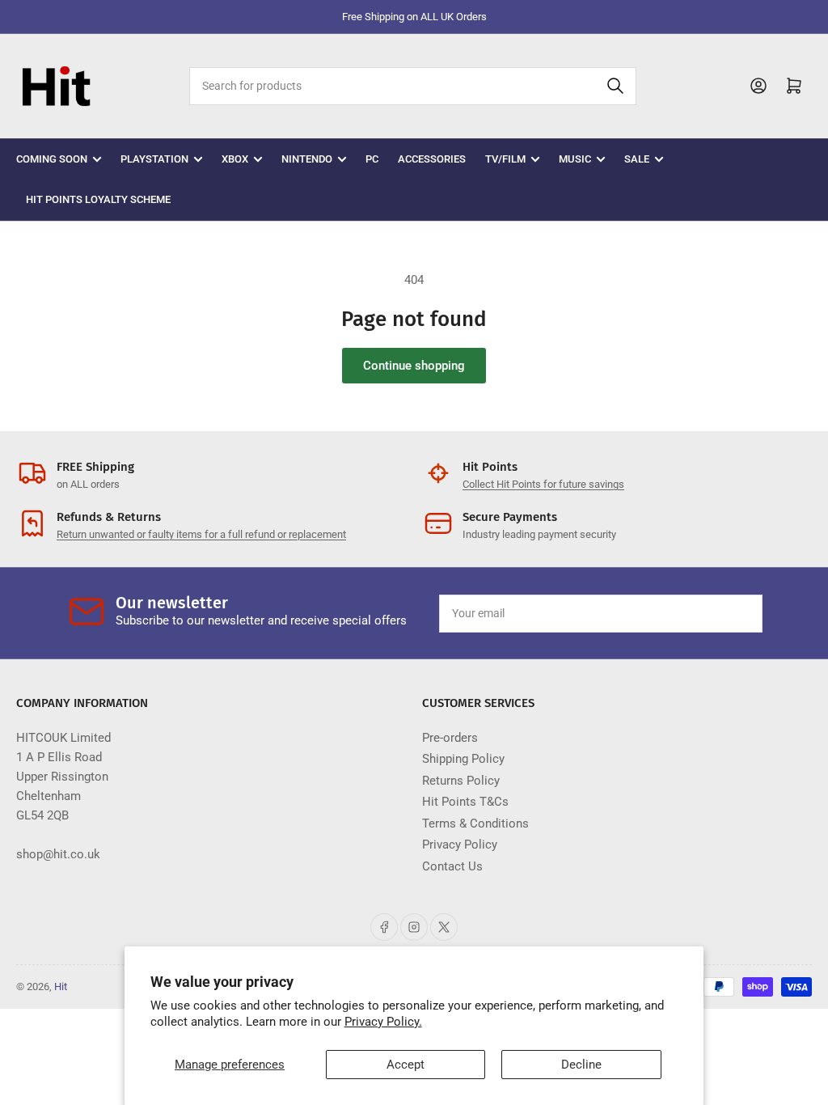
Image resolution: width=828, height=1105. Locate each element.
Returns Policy (461, 780)
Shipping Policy (463, 758)
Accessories (432, 159)
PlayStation (154, 159)
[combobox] (412, 86)
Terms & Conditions (475, 823)
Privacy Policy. (383, 1021)
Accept (406, 1064)
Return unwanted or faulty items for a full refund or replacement (201, 534)
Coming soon (51, 159)
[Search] (615, 86)
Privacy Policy (459, 844)
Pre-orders (450, 737)
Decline (581, 1064)
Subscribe (712, 613)
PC (371, 159)
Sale (636, 159)
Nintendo (306, 159)
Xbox (235, 159)
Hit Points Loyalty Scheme (98, 199)
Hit (60, 986)
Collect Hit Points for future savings (543, 484)
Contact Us (452, 866)
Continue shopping (414, 365)
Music (575, 159)
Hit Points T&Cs (465, 801)
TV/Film (505, 159)
